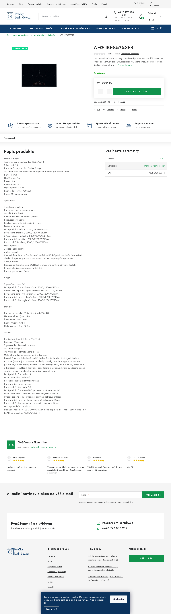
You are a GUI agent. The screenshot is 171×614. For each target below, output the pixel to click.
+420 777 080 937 (125, 13)
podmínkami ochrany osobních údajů (119, 502)
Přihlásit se (153, 495)
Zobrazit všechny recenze (43, 447)
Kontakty (105, 4)
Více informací (125, 65)
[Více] (156, 29)
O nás (94, 4)
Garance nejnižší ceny (56, 4)
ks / (146, 558)
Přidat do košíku (137, 91)
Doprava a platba (35, 4)
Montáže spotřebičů (79, 4)
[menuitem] (17, 29)
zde (46, 602)
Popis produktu (10, 138)
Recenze (10, 4)
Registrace (154, 5)
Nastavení (51, 609)
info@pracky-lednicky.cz (117, 523)
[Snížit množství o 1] (100, 91)
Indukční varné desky (154, 165)
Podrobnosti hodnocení (130, 54)
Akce (21, 4)
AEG (123, 102)
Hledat (105, 16)
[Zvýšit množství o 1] (109, 91)
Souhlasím (118, 599)
